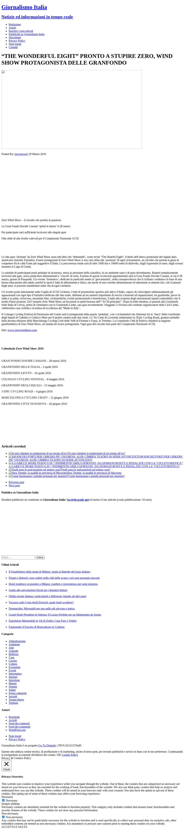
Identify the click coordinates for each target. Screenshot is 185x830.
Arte (11, 647)
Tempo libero (16, 699)
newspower (21, 154)
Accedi (13, 720)
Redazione (15, 24)
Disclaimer (15, 37)
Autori (12, 27)
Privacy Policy (17, 40)
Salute (12, 689)
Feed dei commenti (19, 726)
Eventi (12, 670)
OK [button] (59, 754)
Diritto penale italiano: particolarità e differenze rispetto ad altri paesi (47, 596)
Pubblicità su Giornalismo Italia (26, 34)
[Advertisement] (92, 187)
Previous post (16, 482)
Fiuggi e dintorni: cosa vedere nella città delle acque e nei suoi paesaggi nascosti (54, 577)
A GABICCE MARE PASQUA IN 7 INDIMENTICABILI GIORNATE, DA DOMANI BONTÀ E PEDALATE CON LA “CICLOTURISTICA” (94, 466)
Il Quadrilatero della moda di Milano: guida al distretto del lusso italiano (49, 571)
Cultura (13, 663)
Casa (11, 657)
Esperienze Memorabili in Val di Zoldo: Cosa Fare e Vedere (43, 620)
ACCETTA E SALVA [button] (14, 826)
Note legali (15, 43)
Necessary (12, 800)
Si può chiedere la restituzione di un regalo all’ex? (96, 453)
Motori (12, 683)
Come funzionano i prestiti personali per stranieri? (96, 476)
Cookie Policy (70, 754)
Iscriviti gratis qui (78, 499)
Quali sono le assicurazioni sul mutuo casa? (85, 469)
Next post (14, 485)
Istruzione (14, 680)
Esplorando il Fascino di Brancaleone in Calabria (36, 626)
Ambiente (14, 644)
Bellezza (13, 654)
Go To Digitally (47, 745)
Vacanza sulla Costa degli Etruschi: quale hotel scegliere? (41, 602)
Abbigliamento (17, 641)
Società (13, 696)
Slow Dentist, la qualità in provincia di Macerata (93, 472)
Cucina (13, 660)
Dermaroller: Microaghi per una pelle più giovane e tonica (42, 608)
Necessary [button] (7, 796)
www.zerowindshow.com (22, 330)
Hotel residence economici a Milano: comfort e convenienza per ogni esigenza (53, 584)
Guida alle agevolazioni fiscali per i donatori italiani (38, 590)
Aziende (13, 650)
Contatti (13, 47)
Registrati (14, 716)
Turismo (13, 702)
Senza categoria (18, 693)
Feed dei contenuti (19, 723)
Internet (13, 676)
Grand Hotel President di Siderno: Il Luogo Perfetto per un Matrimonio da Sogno (55, 614)
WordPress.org (17, 729)
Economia (14, 667)
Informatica (15, 673)
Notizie (13, 686)
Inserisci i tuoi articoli (21, 30)
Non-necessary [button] (9, 813)
